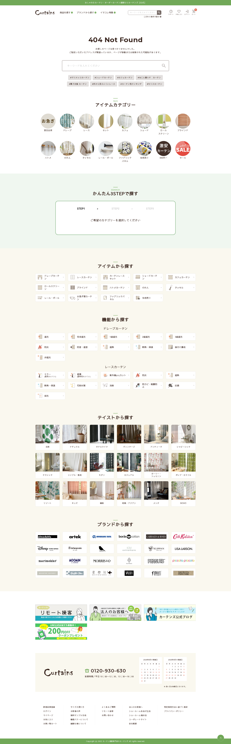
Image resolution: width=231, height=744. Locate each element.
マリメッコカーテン (80, 77)
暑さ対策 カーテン (78, 84)
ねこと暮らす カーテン (150, 77)
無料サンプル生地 (78, 715)
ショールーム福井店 (138, 715)
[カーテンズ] (44, 12)
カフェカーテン (125, 77)
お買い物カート (50, 723)
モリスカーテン (155, 84)
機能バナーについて (79, 719)
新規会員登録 (49, 707)
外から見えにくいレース (104, 84)
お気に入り (48, 719)
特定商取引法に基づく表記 (176, 707)
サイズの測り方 (77, 707)
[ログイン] (187, 13)
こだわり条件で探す (151, 17)
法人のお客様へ (136, 707)
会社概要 (133, 723)
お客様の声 (75, 711)
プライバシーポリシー (174, 711)
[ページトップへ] (220, 738)
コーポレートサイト (138, 719)
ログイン (47, 711)
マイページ (48, 715)
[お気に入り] (179, 13)
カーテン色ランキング (132, 84)
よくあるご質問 (109, 707)
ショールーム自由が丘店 (140, 711)
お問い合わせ (107, 715)
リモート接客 (107, 711)
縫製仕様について (78, 723)
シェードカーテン (104, 77)
